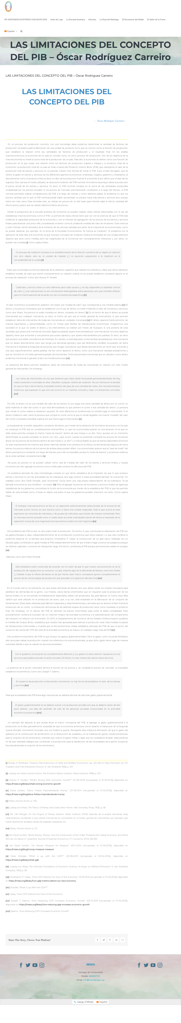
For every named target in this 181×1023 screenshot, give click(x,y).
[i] (27, 242)
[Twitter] (28, 965)
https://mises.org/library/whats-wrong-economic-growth (33, 784)
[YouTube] (35, 965)
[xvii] (39, 712)
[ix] (80, 419)
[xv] (113, 630)
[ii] (42, 260)
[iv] (123, 305)
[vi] (88, 320)
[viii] (16, 394)
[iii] (85, 295)
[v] (87, 312)
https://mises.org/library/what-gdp (22, 860)
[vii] (68, 358)
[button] (21, 31)
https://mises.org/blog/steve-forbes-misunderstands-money (35, 794)
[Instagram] (41, 965)
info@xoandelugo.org (93, 980)
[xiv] (100, 578)
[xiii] (7, 550)
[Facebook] (21, 965)
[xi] (54, 484)
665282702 (94, 976)
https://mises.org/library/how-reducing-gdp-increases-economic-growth (54, 904)
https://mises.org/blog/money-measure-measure (30, 849)
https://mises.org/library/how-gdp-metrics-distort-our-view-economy (42, 881)
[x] (44, 456)
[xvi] (27, 685)
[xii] (94, 521)
